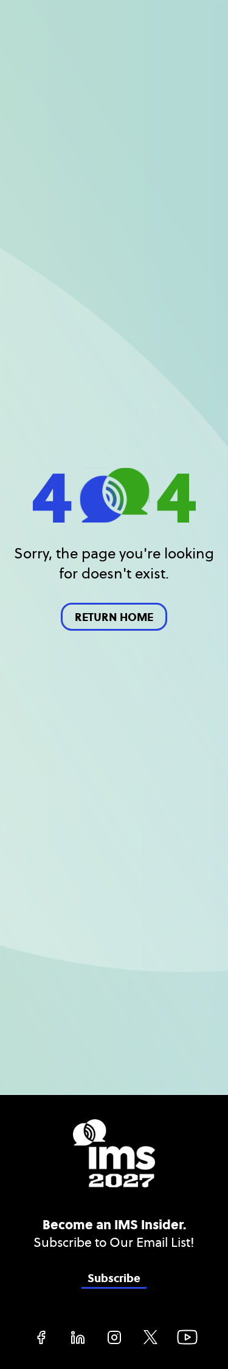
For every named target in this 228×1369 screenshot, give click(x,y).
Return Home (114, 617)
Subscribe (114, 1278)
